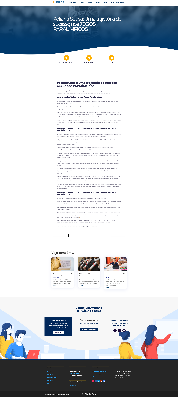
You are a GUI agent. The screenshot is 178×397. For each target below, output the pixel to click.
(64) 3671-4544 (74, 373)
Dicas (111, 62)
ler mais (54, 285)
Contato (105, 2)
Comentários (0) (89, 62)
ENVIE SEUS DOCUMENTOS (89, 329)
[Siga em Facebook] (115, 330)
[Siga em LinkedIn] (98, 381)
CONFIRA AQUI (58, 332)
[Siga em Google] (104, 381)
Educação (57, 277)
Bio (93, 376)
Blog (112, 2)
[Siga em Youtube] (124, 330)
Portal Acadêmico (120, 2)
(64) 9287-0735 (74, 377)
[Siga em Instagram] (119, 330)
